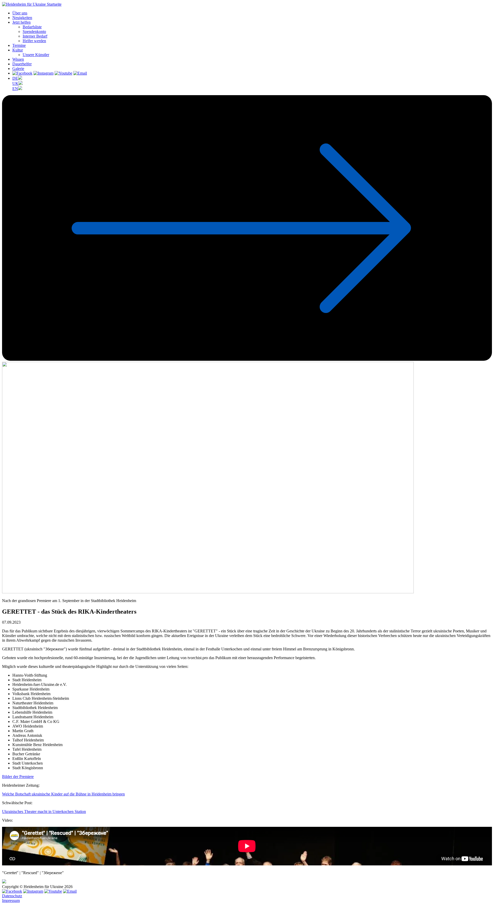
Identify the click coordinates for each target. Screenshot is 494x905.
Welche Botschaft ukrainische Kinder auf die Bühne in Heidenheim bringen (63, 794)
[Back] (247, 359)
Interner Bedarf (35, 36)
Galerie (18, 68)
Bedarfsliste (32, 27)
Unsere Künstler (36, 54)
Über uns (19, 13)
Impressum (11, 900)
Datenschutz (12, 896)
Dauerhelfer (22, 64)
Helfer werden (34, 41)
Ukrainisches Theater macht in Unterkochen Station (44, 811)
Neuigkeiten (22, 17)
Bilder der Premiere (18, 776)
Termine (19, 45)
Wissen (18, 59)
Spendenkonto (34, 31)
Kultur (17, 50)
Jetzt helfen (21, 22)
